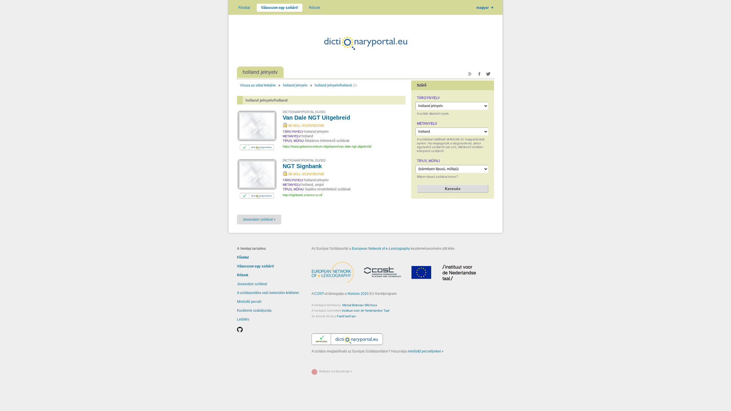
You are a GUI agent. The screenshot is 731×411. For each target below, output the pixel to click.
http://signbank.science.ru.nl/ (302, 195)
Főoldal (244, 8)
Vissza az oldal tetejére (258, 85)
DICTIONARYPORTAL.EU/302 (304, 160)
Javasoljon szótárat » (259, 219)
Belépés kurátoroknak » (335, 371)
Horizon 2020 (358, 294)
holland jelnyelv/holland (333, 85)
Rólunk (314, 8)
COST (319, 294)
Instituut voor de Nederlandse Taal (365, 310)
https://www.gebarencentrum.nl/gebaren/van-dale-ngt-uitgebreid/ (327, 146)
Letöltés (243, 319)
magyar (485, 8)
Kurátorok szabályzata (254, 311)
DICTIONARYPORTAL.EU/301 (304, 112)
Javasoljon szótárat (252, 284)
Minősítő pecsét (249, 302)
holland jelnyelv (295, 85)
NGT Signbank (302, 166)
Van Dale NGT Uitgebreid (316, 117)
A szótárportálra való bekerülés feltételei (268, 293)
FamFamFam (346, 316)
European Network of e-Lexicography (381, 249)
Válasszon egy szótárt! (279, 8)
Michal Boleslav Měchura (359, 305)
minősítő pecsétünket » (425, 351)
